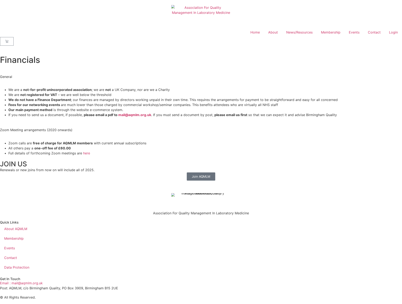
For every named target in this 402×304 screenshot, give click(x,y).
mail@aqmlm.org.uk (134, 115)
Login (393, 32)
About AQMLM (15, 229)
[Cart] (7, 41)
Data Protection (16, 267)
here (86, 153)
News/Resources (299, 32)
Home (255, 32)
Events (354, 32)
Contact (374, 32)
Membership (330, 32)
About (273, 32)
